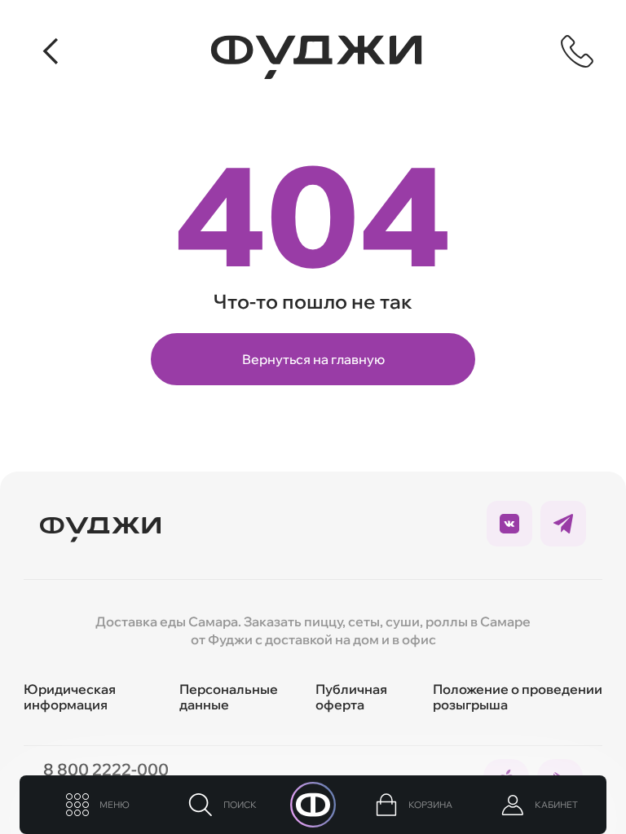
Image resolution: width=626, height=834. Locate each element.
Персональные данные (228, 697)
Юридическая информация (70, 697)
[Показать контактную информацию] (577, 51)
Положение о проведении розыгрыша (517, 697)
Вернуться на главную (313, 359)
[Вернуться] (52, 51)
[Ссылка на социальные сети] (509, 523)
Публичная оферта (351, 697)
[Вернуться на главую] (100, 524)
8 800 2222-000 (106, 770)
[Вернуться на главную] (316, 57)
